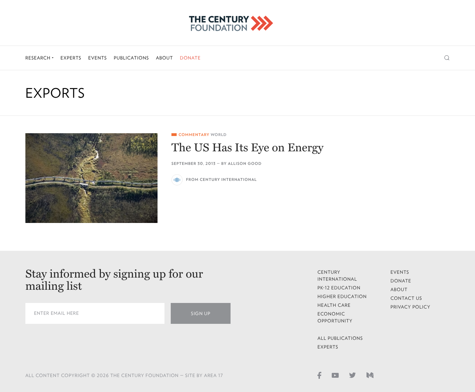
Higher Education (342, 296)
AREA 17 (213, 375)
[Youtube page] (335, 375)
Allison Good (245, 163)
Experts (71, 58)
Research (38, 58)
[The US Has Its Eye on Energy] (91, 178)
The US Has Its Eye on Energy (247, 148)
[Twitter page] (352, 375)
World (219, 135)
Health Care (334, 305)
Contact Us (406, 298)
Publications (131, 58)
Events (97, 58)
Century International (337, 276)
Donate (190, 58)
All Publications (340, 338)
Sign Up (200, 313)
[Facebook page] (319, 375)
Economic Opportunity (335, 317)
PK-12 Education (339, 287)
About (164, 58)
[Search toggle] (447, 58)
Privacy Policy (410, 307)
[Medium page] (370, 375)
